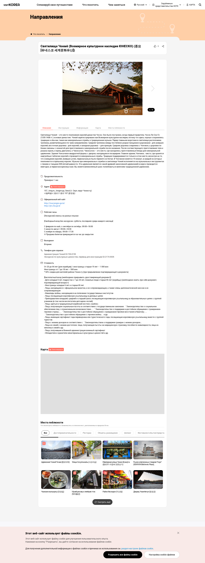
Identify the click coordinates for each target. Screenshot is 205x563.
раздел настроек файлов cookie (137, 548)
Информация (82, 128)
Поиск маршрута (59, 187)
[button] (153, 88)
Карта (98, 128)
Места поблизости (116, 128)
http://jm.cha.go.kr (52, 205)
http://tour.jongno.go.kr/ (54, 203)
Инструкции (63, 128)
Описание (46, 128)
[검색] (200, 4)
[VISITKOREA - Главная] (12, 4)
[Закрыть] (178, 532)
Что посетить (39, 34)
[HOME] (31, 34)
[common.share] (163, 46)
